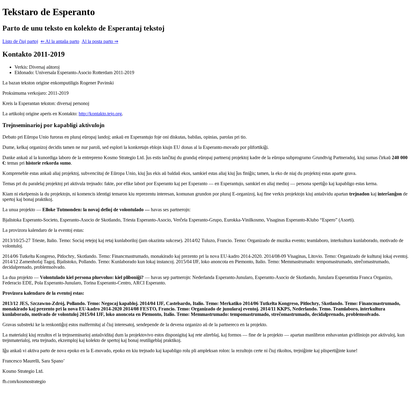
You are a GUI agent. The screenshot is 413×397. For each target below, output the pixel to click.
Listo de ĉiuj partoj (20, 41)
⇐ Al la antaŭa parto (60, 41)
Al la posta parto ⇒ (100, 41)
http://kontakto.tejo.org (100, 113)
